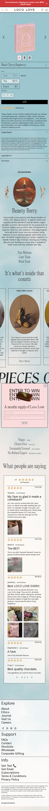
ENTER (24, 423)
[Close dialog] (45, 385)
